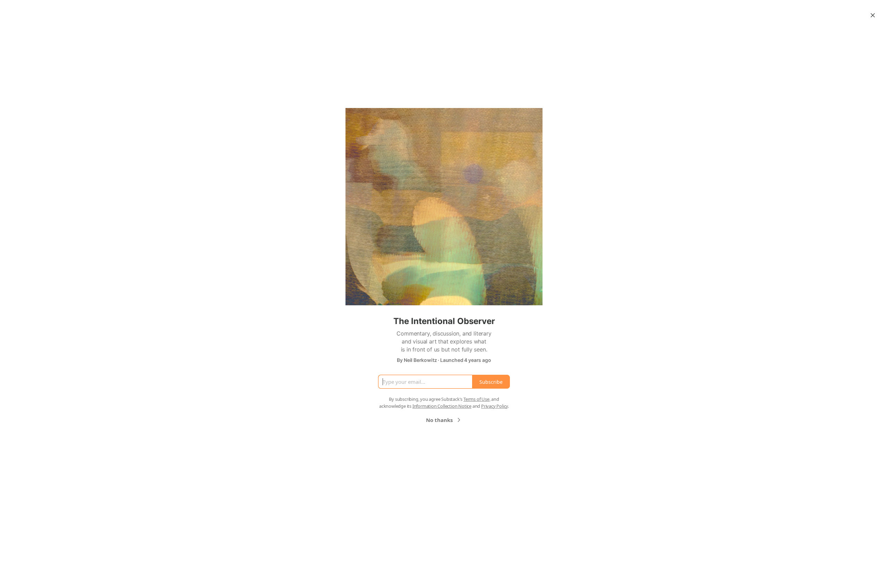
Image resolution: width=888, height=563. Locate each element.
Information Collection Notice (441, 406)
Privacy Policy (494, 406)
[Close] (873, 15)
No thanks (439, 419)
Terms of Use (476, 399)
